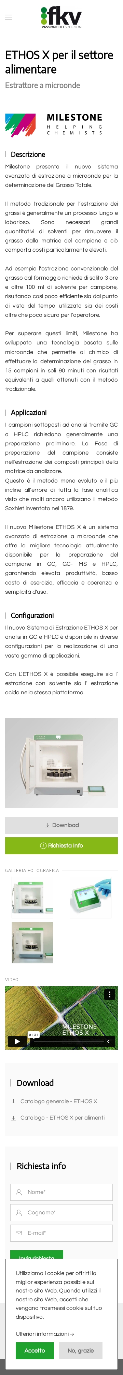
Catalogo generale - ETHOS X (58, 1101)
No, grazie (81, 1351)
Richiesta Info (65, 846)
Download (65, 825)
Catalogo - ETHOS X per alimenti (62, 1118)
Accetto (35, 1351)
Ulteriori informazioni (42, 1334)
